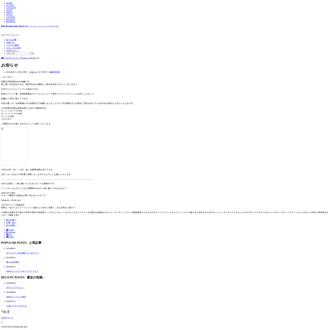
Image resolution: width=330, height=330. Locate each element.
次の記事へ (11, 225)
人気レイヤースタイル (16, 306)
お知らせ (10, 42)
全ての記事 (11, 40)
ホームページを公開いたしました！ (22, 253)
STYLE (9, 15)
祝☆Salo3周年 (12, 262)
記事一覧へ (11, 222)
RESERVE (10, 22)
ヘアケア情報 (12, 45)
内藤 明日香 (54, 72)
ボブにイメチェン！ (15, 287)
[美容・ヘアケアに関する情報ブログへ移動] (2, 58)
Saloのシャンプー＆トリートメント (22, 271)
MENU (9, 12)
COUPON (10, 17)
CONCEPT (11, 8)
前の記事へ (11, 220)
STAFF (9, 10)
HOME (9, 3)
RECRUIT (10, 19)
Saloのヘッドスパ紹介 (16, 297)
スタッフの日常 (13, 48)
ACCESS (10, 5)
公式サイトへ (12, 51)
